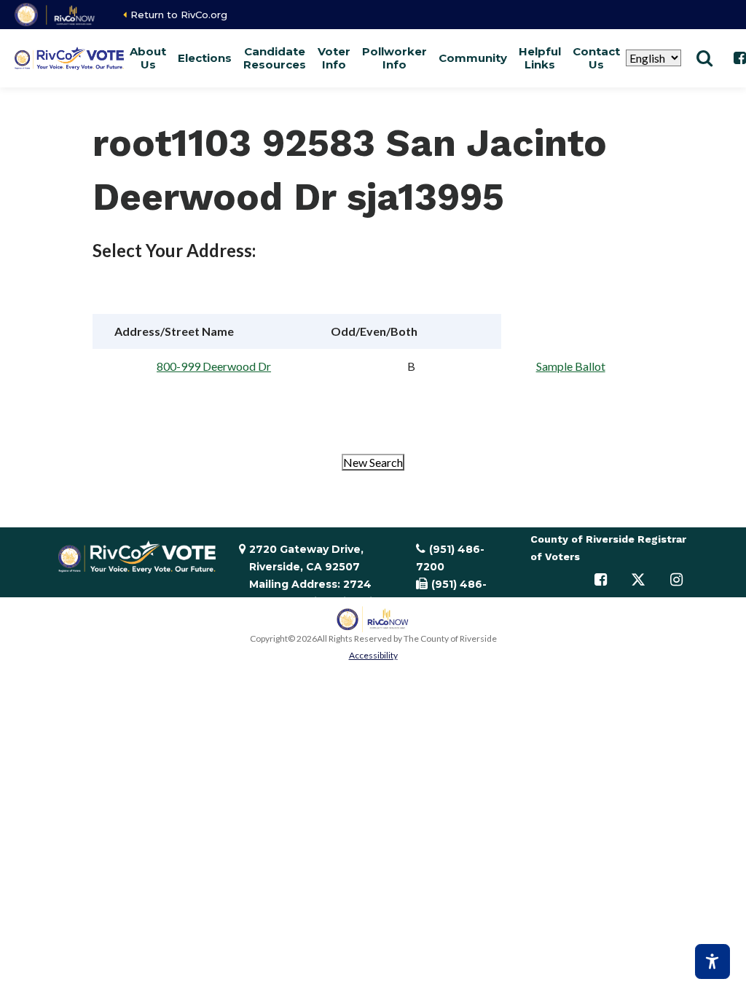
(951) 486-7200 (450, 558)
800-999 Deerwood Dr (214, 366)
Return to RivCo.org (178, 14)
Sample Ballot (570, 366)
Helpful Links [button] (540, 57)
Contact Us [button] (596, 57)
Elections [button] (205, 58)
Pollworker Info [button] (394, 57)
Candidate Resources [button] (274, 57)
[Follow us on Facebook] (600, 579)
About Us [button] (148, 57)
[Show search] (704, 58)
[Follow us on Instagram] (676, 579)
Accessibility (373, 655)
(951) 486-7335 (451, 593)
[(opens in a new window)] (56, 14)
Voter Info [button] (334, 57)
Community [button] (473, 58)
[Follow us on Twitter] (638, 579)
